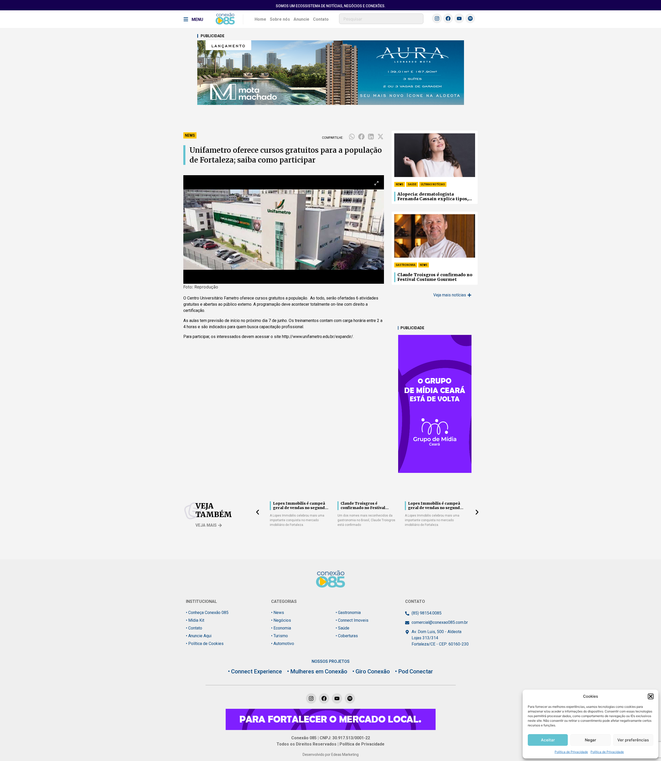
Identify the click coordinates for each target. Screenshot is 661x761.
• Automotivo (282, 643)
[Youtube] (459, 18)
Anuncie (301, 19)
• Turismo (279, 635)
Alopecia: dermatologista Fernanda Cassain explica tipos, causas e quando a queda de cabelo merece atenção (434, 197)
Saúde (412, 184)
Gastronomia (405, 265)
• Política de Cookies (205, 643)
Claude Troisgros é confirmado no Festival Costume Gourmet (434, 277)
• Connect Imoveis (352, 620)
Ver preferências (633, 739)
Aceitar (548, 739)
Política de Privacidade (571, 752)
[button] (650, 696)
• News (277, 612)
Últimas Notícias (433, 184)
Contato (321, 19)
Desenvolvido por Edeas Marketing (331, 754)
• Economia (281, 628)
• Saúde (342, 628)
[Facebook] (448, 18)
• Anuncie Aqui (198, 635)
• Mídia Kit (195, 620)
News (190, 135)
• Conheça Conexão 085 (207, 612)
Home (260, 19)
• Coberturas (347, 635)
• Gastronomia (348, 612)
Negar (590, 739)
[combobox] (381, 18)
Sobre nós (280, 19)
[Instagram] (437, 18)
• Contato (194, 628)
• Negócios (281, 620)
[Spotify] (470, 18)
